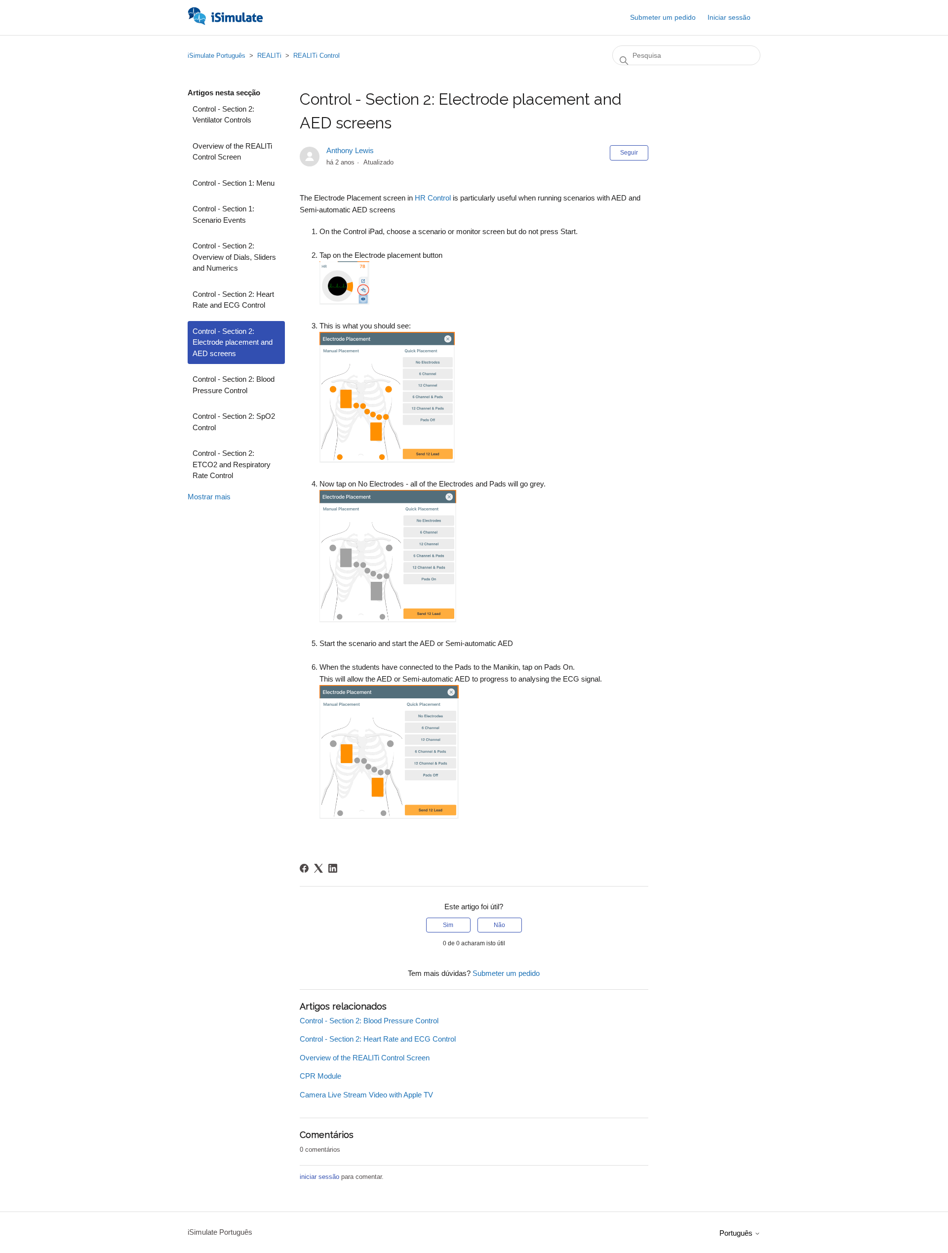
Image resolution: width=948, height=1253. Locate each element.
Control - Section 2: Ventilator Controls (223, 114)
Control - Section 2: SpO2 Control (234, 422)
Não (499, 925)
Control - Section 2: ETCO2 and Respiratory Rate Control (232, 464)
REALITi (269, 55)
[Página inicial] (225, 22)
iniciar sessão (319, 1176)
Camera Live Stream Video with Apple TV (366, 1095)
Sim (448, 925)
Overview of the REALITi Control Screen (232, 152)
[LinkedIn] (332, 868)
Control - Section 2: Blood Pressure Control (234, 385)
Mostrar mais (209, 496)
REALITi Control (316, 55)
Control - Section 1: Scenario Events (223, 214)
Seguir (629, 152)
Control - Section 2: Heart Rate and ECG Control (233, 300)
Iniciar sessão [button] (729, 17)
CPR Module (320, 1076)
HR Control (433, 198)
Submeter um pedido (663, 17)
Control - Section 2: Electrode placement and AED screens (233, 342)
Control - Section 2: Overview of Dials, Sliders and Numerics (234, 257)
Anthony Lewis (350, 150)
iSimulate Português (216, 55)
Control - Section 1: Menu (234, 183)
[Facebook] (304, 868)
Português (736, 1233)
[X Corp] (318, 868)
